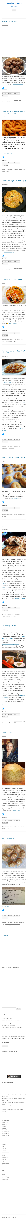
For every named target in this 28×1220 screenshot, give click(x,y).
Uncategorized (19, 826)
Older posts (5, 935)
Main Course (17, 339)
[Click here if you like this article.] (3, 88)
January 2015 (5, 1122)
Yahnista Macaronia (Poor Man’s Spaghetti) (13, 352)
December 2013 (5, 1133)
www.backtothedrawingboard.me (10, 644)
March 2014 (4, 1130)
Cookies (15, 514)
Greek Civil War (7, 382)
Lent (15, 446)
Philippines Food (6, 1109)
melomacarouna (16, 924)
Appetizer (16, 100)
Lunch (15, 268)
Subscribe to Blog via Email (9, 1033)
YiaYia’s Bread (7, 732)
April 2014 (4, 1128)
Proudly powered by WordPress (9, 1217)
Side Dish (16, 169)
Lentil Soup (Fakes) (9, 626)
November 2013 (5, 1135)
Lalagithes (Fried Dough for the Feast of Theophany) (13, 112)
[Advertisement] (14, 41)
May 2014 (4, 1126)
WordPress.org (5, 1179)
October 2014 (5, 1124)
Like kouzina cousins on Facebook (10, 967)
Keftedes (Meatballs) (9, 21)
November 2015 (5, 1120)
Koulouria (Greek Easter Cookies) (14, 457)
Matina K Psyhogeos (7, 1102)
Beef (20, 100)
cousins (13, 15)
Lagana (4, 526)
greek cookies (8, 924)
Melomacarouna (8, 838)
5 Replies (4, 629)
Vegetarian (21, 169)
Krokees (4, 583)
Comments (5, 1177)
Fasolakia (4, 1106)
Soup (21, 339)
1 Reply (3, 283)
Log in (3, 1174)
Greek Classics (5, 1152)
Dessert (20, 514)
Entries (4, 1176)
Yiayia (23, 402)
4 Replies (4, 841)
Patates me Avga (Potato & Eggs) (14, 181)
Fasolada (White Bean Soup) (12, 279)
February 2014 (5, 1131)
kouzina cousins (14, 3)
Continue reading (18, 84)
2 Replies (4, 117)
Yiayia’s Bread (5, 587)
